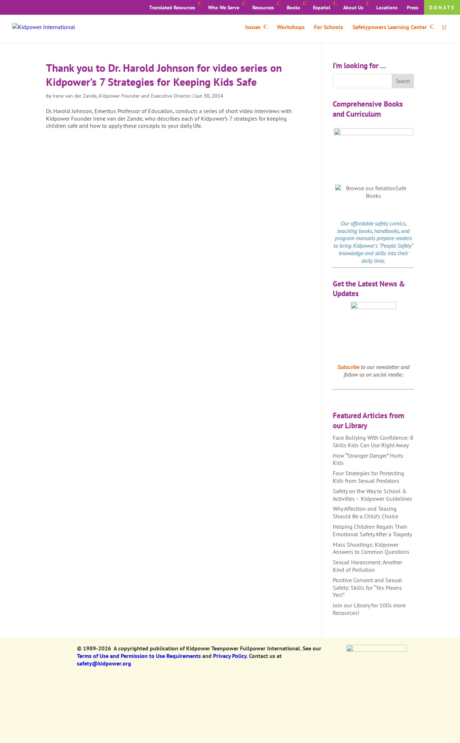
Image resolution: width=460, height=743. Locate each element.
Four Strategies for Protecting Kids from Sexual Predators (368, 476)
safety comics (390, 223)
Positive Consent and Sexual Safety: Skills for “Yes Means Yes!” (367, 587)
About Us (353, 7)
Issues (253, 27)
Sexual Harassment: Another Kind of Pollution (367, 566)
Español (321, 7)
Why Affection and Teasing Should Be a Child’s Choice (365, 512)
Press (412, 7)
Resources (263, 7)
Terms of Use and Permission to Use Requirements (139, 655)
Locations (386, 7)
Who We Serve (223, 7)
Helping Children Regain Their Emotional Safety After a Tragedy (372, 530)
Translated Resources (172, 7)
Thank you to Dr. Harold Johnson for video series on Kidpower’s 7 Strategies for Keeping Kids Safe (164, 75)
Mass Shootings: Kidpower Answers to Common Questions (371, 548)
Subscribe (348, 366)
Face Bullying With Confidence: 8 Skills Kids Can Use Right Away (373, 441)
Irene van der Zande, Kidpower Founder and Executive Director (121, 96)
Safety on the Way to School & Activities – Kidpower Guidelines (372, 494)
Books (293, 7)
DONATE (442, 7)
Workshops (291, 27)
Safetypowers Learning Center (390, 27)
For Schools (328, 27)
